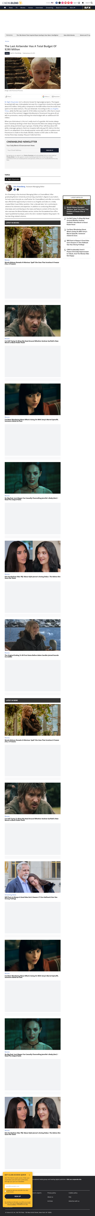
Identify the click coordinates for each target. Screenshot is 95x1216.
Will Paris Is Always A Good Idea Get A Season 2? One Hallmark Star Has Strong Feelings (78, 242)
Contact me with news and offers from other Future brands (17, 1191)
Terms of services (29, 155)
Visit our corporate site (74, 1179)
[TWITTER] (18, 189)
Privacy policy (52, 1193)
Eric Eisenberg (16, 53)
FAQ (70, 1197)
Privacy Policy (20, 1203)
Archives (50, 1201)
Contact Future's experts (33, 1193)
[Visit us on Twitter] (59, 3)
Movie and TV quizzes (87, 35)
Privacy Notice (10, 157)
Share (9, 96)
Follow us (47, 96)
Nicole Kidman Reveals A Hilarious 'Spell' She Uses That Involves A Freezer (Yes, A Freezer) (77, 210)
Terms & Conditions (11, 1204)
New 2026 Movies (69, 35)
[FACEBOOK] (15, 189)
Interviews (39, 8)
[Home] (5, 8)
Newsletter (57, 96)
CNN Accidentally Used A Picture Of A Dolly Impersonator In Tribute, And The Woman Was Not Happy (78, 253)
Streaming (49, 8)
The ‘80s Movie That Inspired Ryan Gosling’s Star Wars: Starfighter (37, 35)
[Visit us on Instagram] (62, 3)
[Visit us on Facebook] (56, 3)
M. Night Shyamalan (12, 102)
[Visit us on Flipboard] (68, 3)
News (11, 8)
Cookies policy (73, 1193)
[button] (89, 3)
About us (50, 1197)
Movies (22, 8)
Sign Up (17, 1196)
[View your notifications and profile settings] (83, 3)
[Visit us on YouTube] (65, 3)
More (72, 8)
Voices (30, 8)
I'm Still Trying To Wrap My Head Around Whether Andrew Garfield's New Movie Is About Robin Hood (78, 221)
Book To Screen (61, 8)
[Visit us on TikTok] (71, 3)
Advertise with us (74, 1201)
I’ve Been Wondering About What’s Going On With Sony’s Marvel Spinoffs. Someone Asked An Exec (77, 232)
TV (16, 8)
